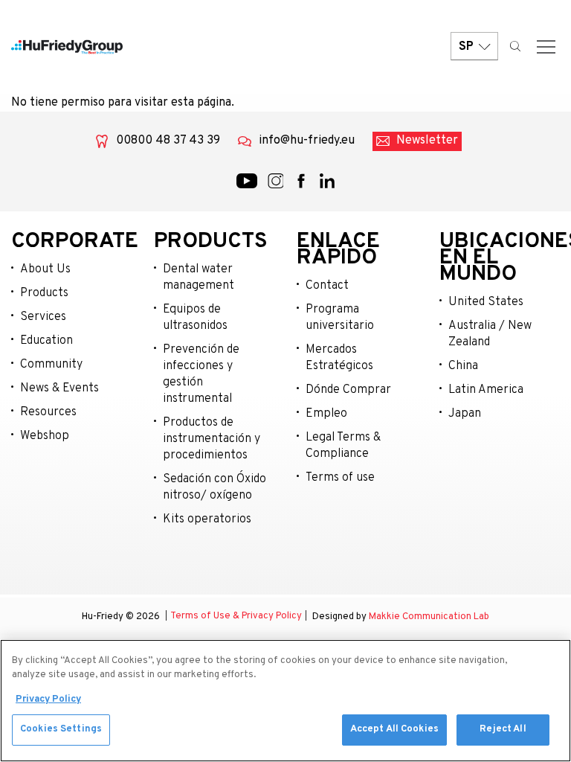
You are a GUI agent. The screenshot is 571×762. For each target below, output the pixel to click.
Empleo (326, 413)
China (463, 366)
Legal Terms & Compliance (343, 445)
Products (44, 293)
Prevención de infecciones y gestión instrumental (201, 374)
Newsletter (427, 140)
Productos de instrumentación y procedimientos (211, 439)
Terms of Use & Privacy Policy (236, 616)
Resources (48, 412)
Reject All (503, 729)
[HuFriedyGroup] (67, 46)
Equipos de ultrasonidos (195, 317)
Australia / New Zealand (490, 334)
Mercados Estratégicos (339, 358)
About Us (45, 269)
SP (466, 46)
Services (43, 317)
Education (46, 340)
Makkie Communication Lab (429, 617)
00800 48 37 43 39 (168, 140)
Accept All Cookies (394, 729)
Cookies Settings (61, 729)
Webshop (44, 436)
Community (51, 364)
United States (485, 302)
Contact (327, 285)
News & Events (59, 388)
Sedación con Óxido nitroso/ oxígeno (214, 487)
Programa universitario (340, 317)
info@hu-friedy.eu (307, 140)
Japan (464, 413)
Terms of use (340, 477)
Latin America (485, 389)
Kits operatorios (207, 519)
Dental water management (198, 277)
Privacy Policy (48, 699)
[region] (285, 700)
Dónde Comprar (348, 389)
